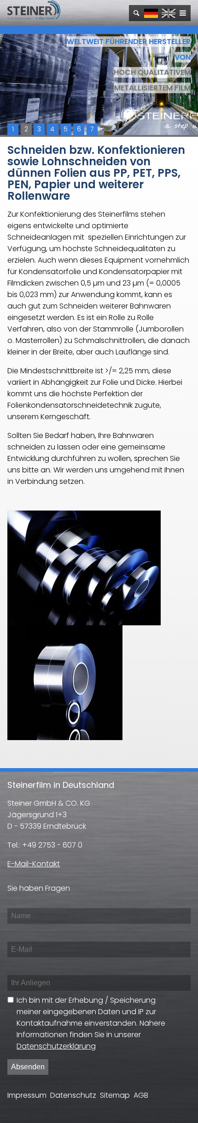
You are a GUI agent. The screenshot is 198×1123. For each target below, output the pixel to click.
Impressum (27, 1095)
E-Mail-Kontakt (33, 864)
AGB (141, 1095)
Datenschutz (73, 1095)
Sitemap (115, 1095)
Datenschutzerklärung (56, 1046)
